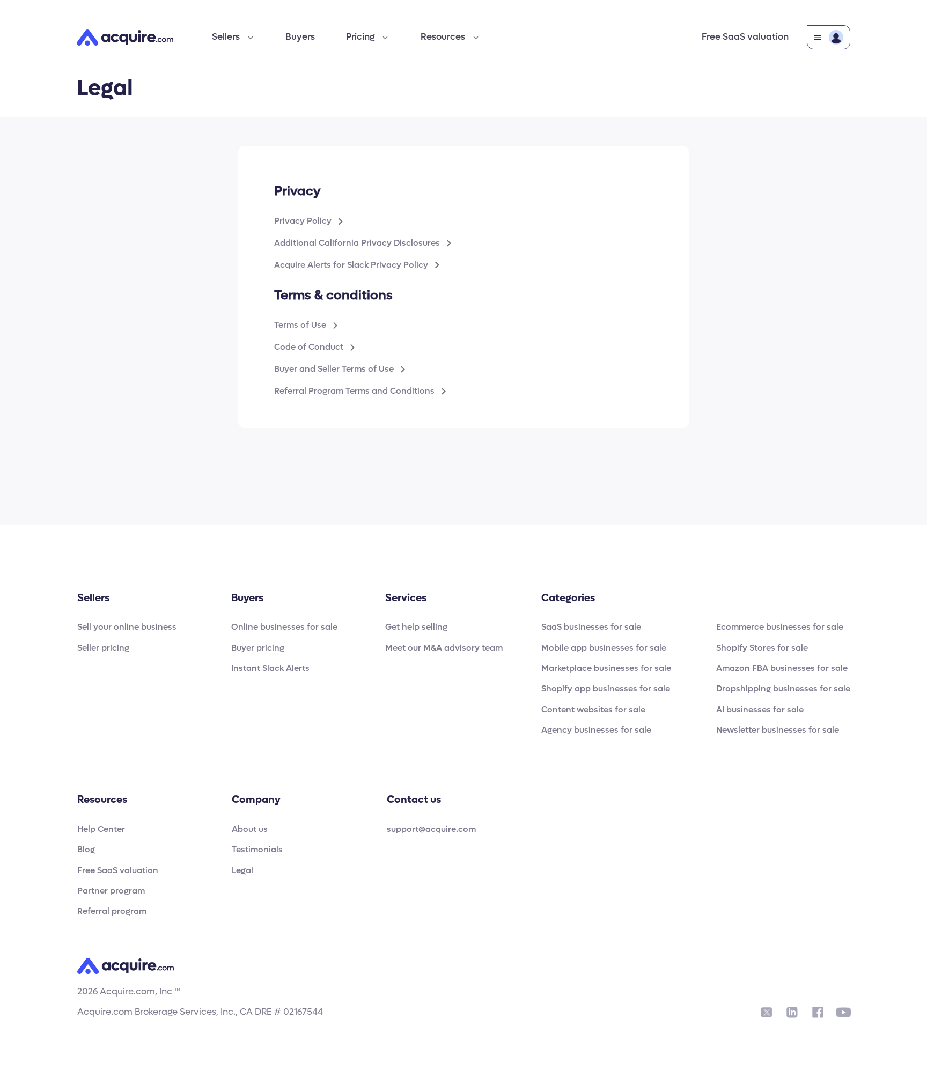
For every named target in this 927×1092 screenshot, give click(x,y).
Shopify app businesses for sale (605, 689)
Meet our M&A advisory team (444, 648)
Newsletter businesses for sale (777, 730)
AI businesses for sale (760, 710)
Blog (86, 850)
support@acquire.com (431, 829)
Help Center (101, 829)
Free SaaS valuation (745, 37)
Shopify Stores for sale (762, 648)
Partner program (111, 891)
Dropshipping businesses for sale (783, 689)
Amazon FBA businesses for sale (782, 668)
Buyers (300, 37)
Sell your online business (126, 627)
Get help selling (416, 627)
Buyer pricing (257, 648)
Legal (242, 871)
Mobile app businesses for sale (603, 648)
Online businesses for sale (284, 627)
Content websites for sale (593, 710)
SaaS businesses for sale (591, 627)
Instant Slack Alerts (270, 668)
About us (250, 829)
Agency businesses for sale (596, 730)
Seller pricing (103, 648)
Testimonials (257, 850)
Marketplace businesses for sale (606, 668)
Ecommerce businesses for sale (779, 627)
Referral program (111, 911)
